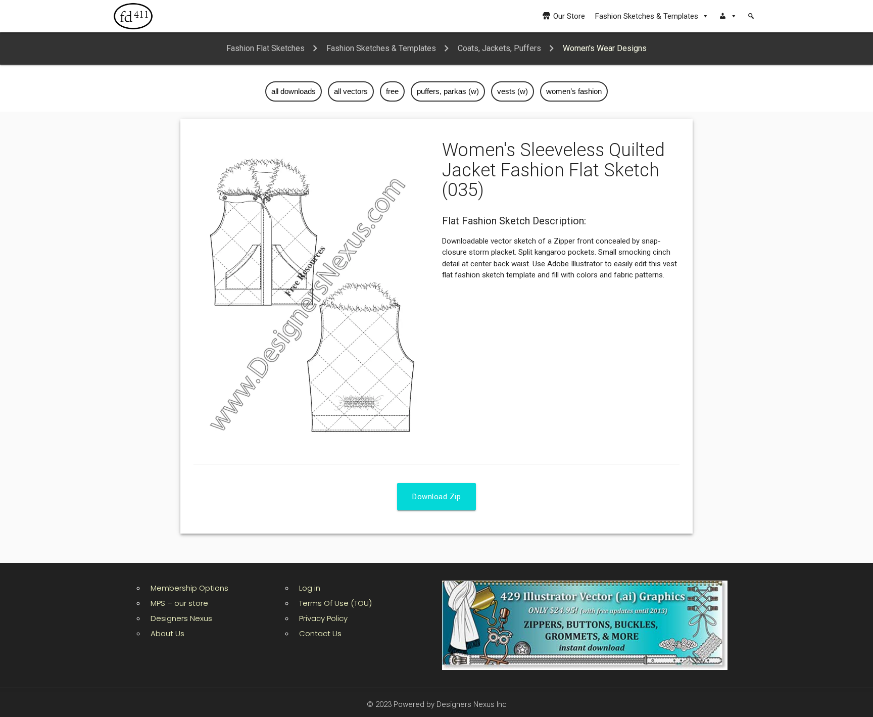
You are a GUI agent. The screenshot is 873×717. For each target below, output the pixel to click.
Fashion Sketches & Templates (646, 16)
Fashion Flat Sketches (265, 48)
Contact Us (320, 633)
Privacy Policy (323, 618)
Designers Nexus (181, 618)
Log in (309, 588)
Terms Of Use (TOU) (335, 603)
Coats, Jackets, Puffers (499, 48)
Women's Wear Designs (605, 48)
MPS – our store (179, 603)
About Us (167, 633)
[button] (728, 16)
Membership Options (189, 588)
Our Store (569, 16)
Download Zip (436, 496)
